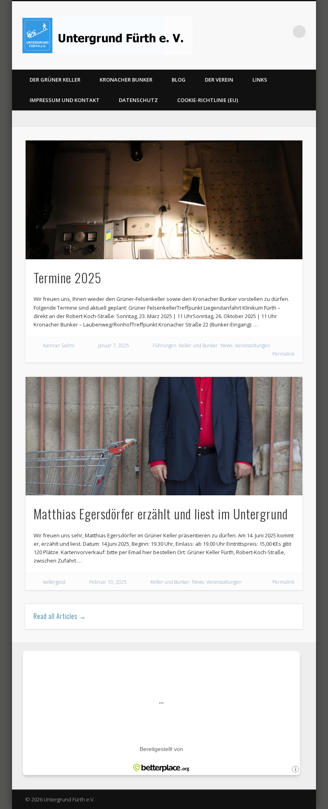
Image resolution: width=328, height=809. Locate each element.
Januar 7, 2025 (113, 345)
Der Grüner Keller (55, 79)
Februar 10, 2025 (108, 582)
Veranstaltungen (252, 345)
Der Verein (219, 79)
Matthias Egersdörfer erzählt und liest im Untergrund (161, 513)
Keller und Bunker (198, 345)
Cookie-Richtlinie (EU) (207, 100)
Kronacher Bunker (126, 79)
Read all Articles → (60, 616)
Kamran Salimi (58, 345)
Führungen (164, 345)
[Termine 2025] (164, 199)
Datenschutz (138, 100)
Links (259, 79)
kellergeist (54, 582)
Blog (179, 79)
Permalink (283, 353)
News (226, 345)
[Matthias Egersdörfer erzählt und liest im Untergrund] (164, 436)
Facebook (282, 31)
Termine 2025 (68, 277)
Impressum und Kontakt (65, 100)
